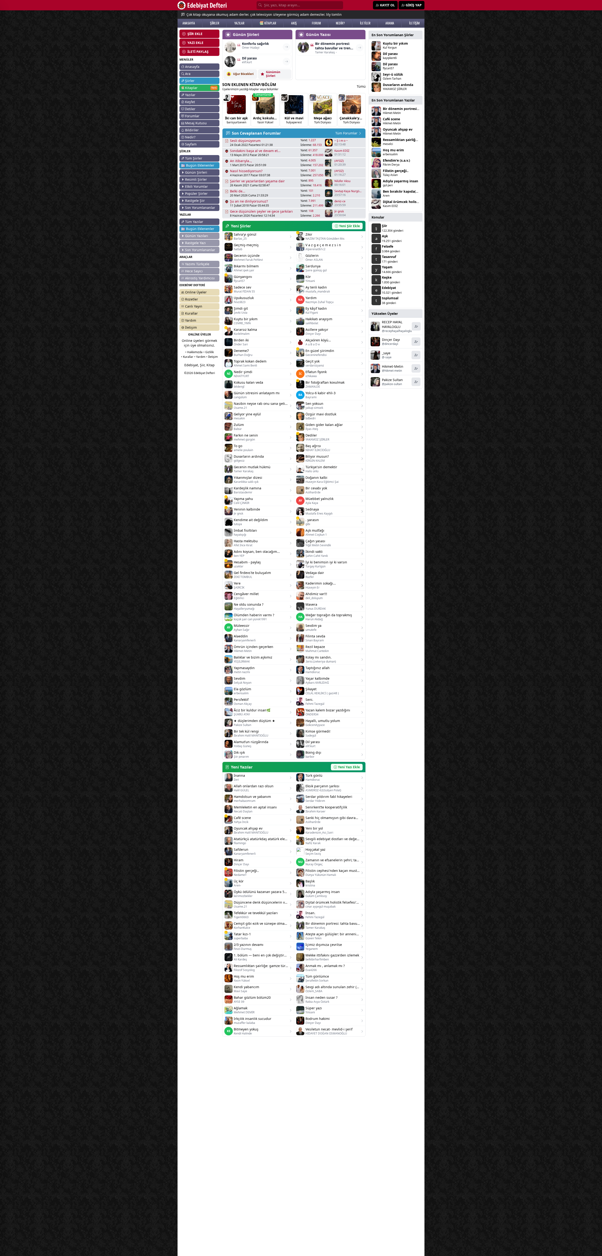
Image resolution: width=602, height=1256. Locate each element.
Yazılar (190, 95)
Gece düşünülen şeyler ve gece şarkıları (261, 211)
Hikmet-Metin (392, 366)
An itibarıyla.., (241, 161)
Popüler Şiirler (196, 193)
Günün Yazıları (196, 236)
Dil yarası (390, 53)
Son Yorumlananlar (200, 207)
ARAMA (389, 23)
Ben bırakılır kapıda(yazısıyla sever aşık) (415, 191)
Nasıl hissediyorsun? (246, 171)
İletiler (190, 109)
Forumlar (192, 116)
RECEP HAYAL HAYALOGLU (392, 324)
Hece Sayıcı (194, 271)
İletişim (191, 327)
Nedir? (190, 137)
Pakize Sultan (392, 380)
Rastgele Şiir (195, 200)
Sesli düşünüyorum (245, 140)
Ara (187, 73)
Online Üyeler (196, 292)
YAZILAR (239, 23)
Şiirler (189, 80)
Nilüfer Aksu (342, 181)
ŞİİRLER (214, 23)
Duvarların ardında (398, 84)
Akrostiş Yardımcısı (200, 278)
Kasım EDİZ (341, 151)
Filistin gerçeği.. (395, 170)
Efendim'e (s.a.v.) (396, 160)
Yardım (190, 320)
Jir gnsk (339, 211)
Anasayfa (192, 66)
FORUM (316, 23)
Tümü (361, 86)
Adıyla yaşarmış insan (400, 181)
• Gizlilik (208, 352)
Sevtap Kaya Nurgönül (348, 191)
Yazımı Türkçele (197, 264)
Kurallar (191, 313)
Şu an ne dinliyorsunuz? (249, 201)
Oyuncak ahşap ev (397, 129)
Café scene (391, 119)
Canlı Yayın (193, 306)
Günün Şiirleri (196, 172)
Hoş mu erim (393, 150)
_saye (386, 353)
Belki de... (237, 191)
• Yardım (199, 357)
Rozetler (191, 299)
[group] (236, 109)
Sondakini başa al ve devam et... (255, 150)
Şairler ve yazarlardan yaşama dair (257, 181)
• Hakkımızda (193, 352)
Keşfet (190, 102)
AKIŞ (294, 23)
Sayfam (191, 144)
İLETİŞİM (414, 23)
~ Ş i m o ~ (341, 141)
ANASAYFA (188, 23)
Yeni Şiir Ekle (349, 226)
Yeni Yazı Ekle (349, 767)
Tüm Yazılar (194, 221)
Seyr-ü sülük (393, 74)
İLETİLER (365, 23)
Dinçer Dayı (391, 339)
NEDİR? (340, 23)
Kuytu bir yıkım (395, 43)
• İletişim (212, 357)
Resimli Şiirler (196, 179)
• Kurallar (187, 357)
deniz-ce (339, 201)
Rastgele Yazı (195, 243)
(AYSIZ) (339, 161)
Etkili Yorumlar (196, 186)
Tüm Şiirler (193, 158)
